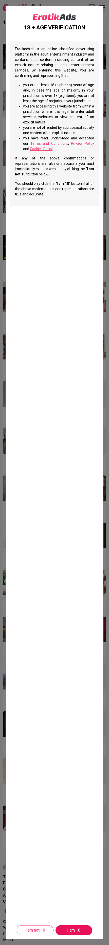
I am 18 (73, 930)
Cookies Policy (41, 149)
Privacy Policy (82, 143)
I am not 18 (35, 930)
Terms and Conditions (49, 143)
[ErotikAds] (54, 17)
